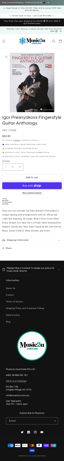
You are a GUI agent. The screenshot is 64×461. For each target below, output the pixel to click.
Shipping (16, 140)
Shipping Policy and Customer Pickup (25, 308)
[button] (3, 41)
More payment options (32, 193)
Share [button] (9, 248)
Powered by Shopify (40, 456)
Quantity (6, 161)
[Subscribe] (54, 420)
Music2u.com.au (28, 456)
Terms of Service (14, 301)
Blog (8, 321)
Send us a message (16, 381)
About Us (10, 288)
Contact (10, 295)
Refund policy (13, 315)
